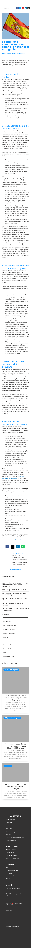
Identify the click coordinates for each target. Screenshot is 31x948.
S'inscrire (8, 835)
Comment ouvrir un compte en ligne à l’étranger (14, 599)
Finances (6, 637)
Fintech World (7, 649)
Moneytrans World (8, 656)
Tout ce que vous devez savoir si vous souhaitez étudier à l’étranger (15, 746)
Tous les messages (16, 569)
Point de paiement (11, 840)
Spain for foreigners (19, 53)
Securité (8, 891)
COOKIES (9, 911)
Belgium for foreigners (9, 625)
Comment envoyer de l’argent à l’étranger (12, 604)
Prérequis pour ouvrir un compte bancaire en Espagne (15, 786)
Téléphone (9, 822)
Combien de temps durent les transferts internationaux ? (15, 609)
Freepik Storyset (16, 926)
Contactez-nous (10, 820)
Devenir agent (10, 852)
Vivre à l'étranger (13, 870)
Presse (8, 879)
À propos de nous (11, 850)
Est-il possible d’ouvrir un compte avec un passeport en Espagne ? (15, 698)
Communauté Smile (11, 876)
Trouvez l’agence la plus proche (15, 837)
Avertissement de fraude (13, 888)
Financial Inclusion (8, 645)
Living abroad (7, 621)
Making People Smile (9, 633)
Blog (7, 867)
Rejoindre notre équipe (12, 858)
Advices (5, 641)
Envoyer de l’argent (11, 832)
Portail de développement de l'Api (14, 894)
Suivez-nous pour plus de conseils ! (12, 540)
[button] (23, 3)
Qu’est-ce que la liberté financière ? (14, 590)
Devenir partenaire (11, 855)
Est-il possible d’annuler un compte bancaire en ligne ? (14, 594)
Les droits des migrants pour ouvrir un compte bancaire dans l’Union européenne (15, 584)
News (5, 653)
